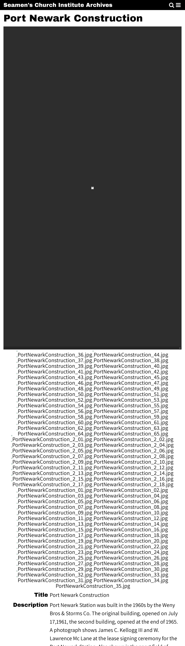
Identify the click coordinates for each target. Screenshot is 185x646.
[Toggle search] (171, 5)
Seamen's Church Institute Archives (57, 5)
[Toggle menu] (178, 5)
